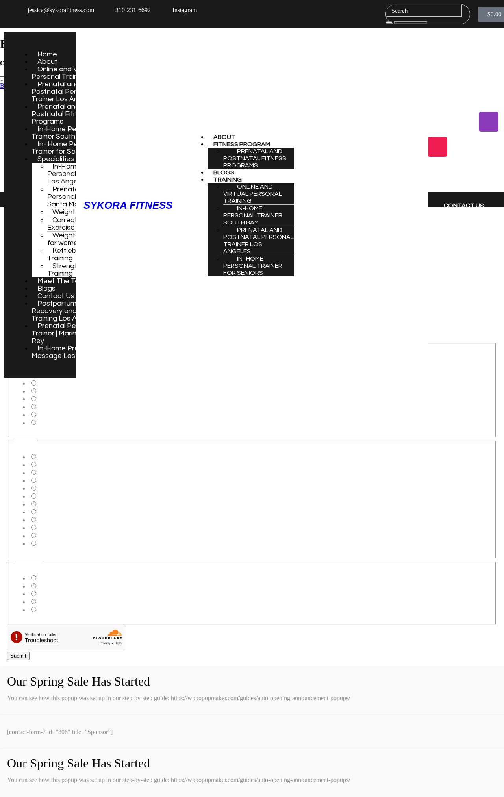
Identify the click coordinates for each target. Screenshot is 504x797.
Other (44, 422)
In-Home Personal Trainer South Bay (64, 132)
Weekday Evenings (61, 594)
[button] (314, 144)
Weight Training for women (74, 239)
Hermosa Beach (57, 465)
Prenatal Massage (59, 407)
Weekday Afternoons (63, 586)
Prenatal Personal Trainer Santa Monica (73, 196)
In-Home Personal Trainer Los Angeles (73, 174)
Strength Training (64, 269)
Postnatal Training (59, 383)
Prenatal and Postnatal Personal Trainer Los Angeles (64, 91)
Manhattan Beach (59, 457)
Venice (45, 504)
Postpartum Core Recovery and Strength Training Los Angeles (69, 311)
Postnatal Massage (60, 414)
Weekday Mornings (61, 578)
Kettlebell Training (65, 254)
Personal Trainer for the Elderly (76, 391)
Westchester (52, 535)
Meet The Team (63, 281)
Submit (18, 656)
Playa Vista (51, 488)
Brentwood (51, 520)
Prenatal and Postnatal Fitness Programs (60, 114)
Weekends (50, 602)
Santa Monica (54, 496)
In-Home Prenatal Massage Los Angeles (67, 352)
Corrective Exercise (66, 223)
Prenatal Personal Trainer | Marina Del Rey (64, 333)
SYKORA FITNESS (127, 205)
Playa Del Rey (55, 472)
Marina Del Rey (57, 480)
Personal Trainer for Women (72, 399)
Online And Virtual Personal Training (252, 193)
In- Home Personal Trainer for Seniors (65, 147)
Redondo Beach (57, 512)
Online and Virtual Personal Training (62, 72)
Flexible (47, 609)
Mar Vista (49, 528)
